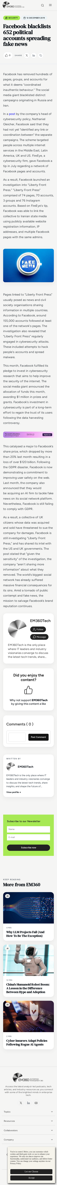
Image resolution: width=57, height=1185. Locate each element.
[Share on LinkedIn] (34, 55)
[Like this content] (6, 55)
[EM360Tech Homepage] (28, 1083)
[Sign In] (38, 629)
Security (13, 18)
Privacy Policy (15, 1163)
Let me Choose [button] (31, 1171)
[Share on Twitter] (27, 55)
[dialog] (31, 1165)
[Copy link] (41, 55)
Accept (31, 1178)
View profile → (13, 792)
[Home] (14, 7)
